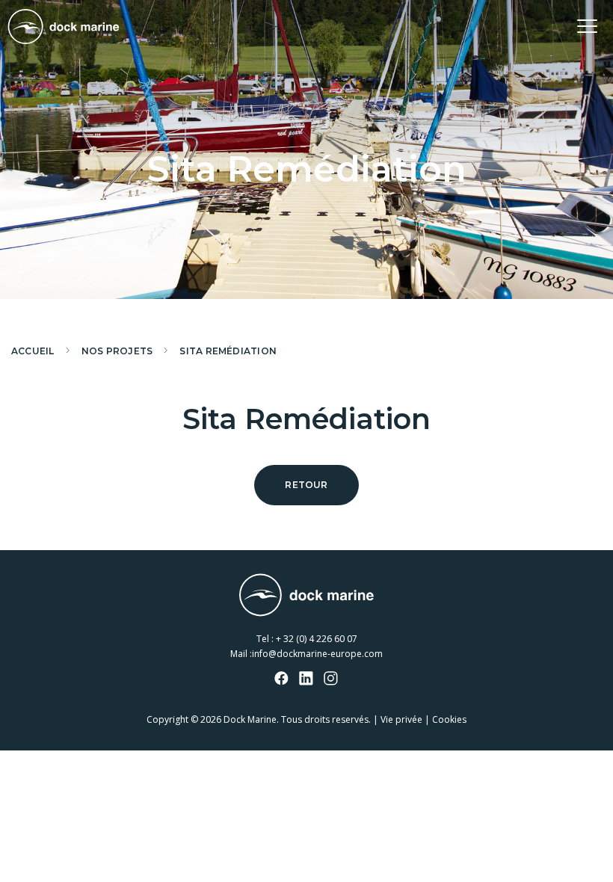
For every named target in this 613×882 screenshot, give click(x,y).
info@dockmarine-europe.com (317, 653)
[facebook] (282, 679)
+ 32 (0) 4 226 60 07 (316, 638)
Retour (306, 484)
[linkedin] (306, 679)
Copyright (167, 719)
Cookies (449, 719)
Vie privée (401, 719)
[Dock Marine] (63, 26)
